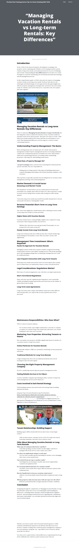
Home (64, 2)
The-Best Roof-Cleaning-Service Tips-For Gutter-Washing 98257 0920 (28, 2)
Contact (70, 2)
